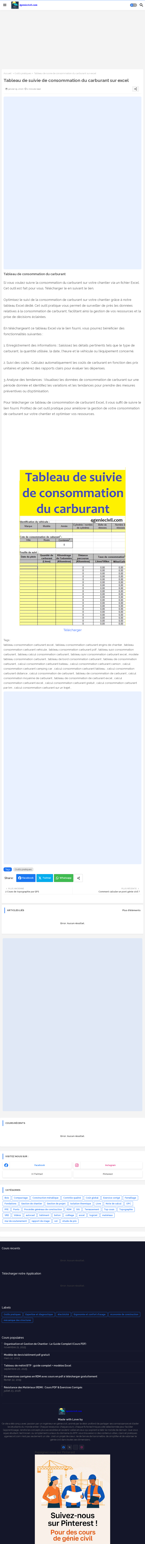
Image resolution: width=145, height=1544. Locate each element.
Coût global (92, 1198)
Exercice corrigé (111, 1198)
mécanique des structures (17, 1320)
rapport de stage (41, 1221)
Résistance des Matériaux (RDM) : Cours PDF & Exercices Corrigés (43, 1387)
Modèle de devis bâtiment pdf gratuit (27, 1354)
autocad (30, 1215)
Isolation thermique (80, 1203)
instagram (110, 1165)
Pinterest (108, 1174)
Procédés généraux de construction (43, 1209)
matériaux (107, 1215)
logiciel (93, 1215)
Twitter (46, 878)
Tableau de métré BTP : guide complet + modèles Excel (37, 1365)
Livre (98, 1203)
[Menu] (5, 5)
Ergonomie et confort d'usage (90, 1314)
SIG (78, 1209)
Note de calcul (113, 1203)
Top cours (109, 1209)
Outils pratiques (22, 73)
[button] (133, 5)
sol (56, 1221)
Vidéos (17, 1215)
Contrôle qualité (72, 1198)
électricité (63, 1314)
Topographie (126, 1209)
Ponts (16, 1209)
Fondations (10, 1203)
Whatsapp (65, 878)
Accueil (7, 73)
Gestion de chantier (31, 1203)
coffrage (69, 1215)
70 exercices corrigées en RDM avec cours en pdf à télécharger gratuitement (50, 1376)
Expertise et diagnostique (39, 1314)
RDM (69, 1209)
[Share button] (78, 878)
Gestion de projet (56, 1203)
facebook (39, 1165)
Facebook (28, 878)
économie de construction (124, 1314)
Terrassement (92, 1209)
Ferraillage (130, 1198)
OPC (128, 1203)
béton (57, 1215)
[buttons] (63, 1447)
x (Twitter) (37, 1174)
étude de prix (69, 1221)
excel (82, 1215)
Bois (7, 1198)
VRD (7, 1215)
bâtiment (44, 1215)
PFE (6, 1209)
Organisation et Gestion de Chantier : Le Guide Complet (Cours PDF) (45, 1343)
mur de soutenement (16, 1221)
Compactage (21, 1198)
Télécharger (72, 630)
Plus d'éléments (131, 910)
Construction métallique (46, 1198)
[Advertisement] (72, 39)
